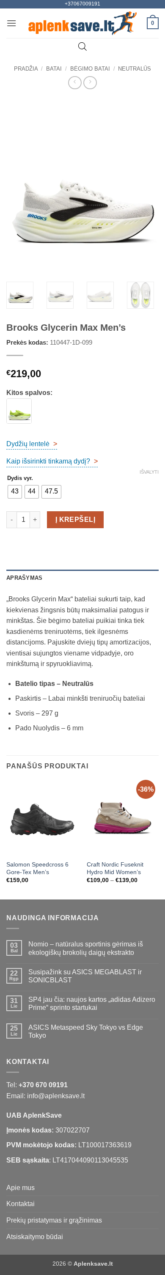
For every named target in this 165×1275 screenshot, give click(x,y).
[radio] (15, 491)
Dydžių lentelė (31, 443)
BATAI (54, 69)
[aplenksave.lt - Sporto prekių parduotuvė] (82, 23)
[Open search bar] (82, 46)
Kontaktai (20, 1203)
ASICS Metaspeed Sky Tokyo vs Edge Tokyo (85, 1031)
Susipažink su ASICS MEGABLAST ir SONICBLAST (85, 976)
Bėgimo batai (90, 69)
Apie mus (20, 1187)
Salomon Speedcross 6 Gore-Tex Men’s (37, 868)
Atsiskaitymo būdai (34, 1236)
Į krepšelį (75, 519)
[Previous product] (89, 82)
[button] (11, 23)
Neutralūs (134, 69)
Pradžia (26, 69)
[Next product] (74, 82)
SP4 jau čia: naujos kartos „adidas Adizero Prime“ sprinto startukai (91, 1003)
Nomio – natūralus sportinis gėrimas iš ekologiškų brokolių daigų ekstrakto (85, 948)
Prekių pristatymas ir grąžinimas (54, 1220)
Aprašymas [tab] (24, 578)
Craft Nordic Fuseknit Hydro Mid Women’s (115, 868)
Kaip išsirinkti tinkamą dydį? (52, 461)
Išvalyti (149, 471)
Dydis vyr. (20, 478)
